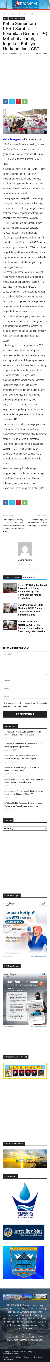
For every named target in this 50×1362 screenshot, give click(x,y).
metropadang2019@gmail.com (28, 1339)
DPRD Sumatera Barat (27, 14)
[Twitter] (12, 101)
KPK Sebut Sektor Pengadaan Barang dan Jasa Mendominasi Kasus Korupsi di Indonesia (23, 804)
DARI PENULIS (29, 578)
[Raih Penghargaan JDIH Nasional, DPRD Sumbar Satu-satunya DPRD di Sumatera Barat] (10, 608)
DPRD (14, 14)
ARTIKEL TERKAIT (12, 578)
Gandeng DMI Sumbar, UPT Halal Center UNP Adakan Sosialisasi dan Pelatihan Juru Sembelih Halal (14, 525)
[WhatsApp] (25, 101)
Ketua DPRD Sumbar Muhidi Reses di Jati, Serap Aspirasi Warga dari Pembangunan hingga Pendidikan (32, 591)
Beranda (6, 14)
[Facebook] (5, 101)
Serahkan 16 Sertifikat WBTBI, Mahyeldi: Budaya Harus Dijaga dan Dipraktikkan (23, 745)
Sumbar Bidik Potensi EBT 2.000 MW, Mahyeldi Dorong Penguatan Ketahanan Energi (22, 733)
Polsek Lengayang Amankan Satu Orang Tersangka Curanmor (37, 522)
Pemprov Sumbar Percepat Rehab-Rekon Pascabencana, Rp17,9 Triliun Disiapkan (20, 757)
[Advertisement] (25, 77)
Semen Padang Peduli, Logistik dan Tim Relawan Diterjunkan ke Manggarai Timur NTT (23, 792)
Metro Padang (15, 54)
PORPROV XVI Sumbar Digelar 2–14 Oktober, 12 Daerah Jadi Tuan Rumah (23, 768)
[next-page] (9, 638)
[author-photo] (25, 556)
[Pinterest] (18, 101)
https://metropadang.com (25, 564)
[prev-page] (4, 638)
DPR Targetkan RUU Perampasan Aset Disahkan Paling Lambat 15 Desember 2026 (23, 780)
